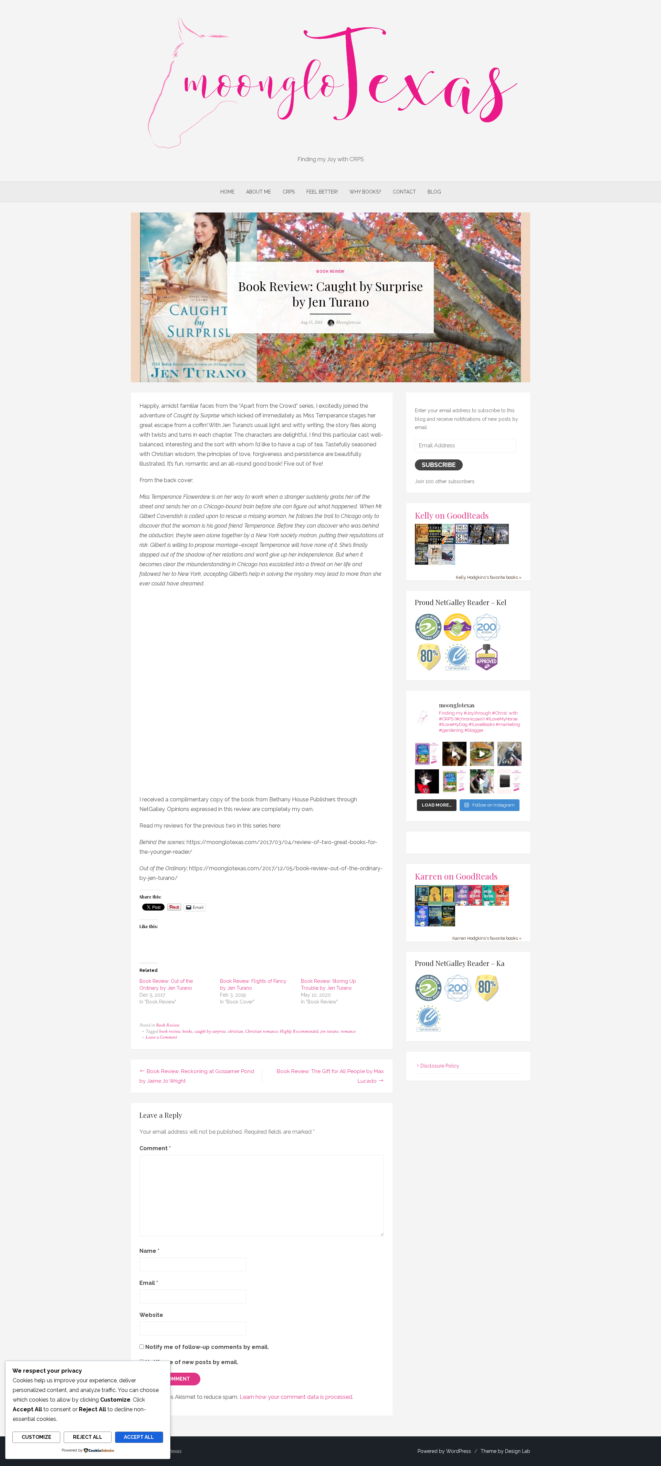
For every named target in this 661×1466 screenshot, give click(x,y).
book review (169, 1031)
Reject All (87, 1437)
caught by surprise (209, 1031)
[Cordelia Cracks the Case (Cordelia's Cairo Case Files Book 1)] (435, 903)
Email (148, 1283)
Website (151, 1315)
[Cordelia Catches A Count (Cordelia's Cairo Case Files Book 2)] (448, 904)
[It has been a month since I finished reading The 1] (509, 781)
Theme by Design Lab (505, 1451)
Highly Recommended (299, 1031)
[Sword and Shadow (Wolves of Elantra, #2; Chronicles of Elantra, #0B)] (448, 563)
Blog (434, 192)
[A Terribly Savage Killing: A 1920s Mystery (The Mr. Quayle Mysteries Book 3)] (435, 925)
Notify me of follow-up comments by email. (207, 1347)
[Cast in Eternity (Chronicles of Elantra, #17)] (502, 542)
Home (227, 192)
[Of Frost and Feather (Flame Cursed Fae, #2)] (488, 543)
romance (348, 1031)
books (187, 1031)
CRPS (289, 192)
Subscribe (439, 464)
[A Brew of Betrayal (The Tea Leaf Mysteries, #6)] (475, 904)
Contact (404, 192)
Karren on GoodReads (456, 876)
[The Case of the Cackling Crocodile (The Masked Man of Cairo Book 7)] (421, 544)
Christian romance (261, 1031)
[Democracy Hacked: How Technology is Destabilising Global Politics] (435, 542)
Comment (155, 1148)
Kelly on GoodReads (452, 515)
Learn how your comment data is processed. (296, 1397)
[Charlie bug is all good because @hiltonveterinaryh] (454, 754)
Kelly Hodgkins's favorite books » (489, 577)
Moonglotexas (348, 322)
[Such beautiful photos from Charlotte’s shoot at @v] (482, 781)
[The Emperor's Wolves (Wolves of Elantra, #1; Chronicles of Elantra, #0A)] (435, 563)
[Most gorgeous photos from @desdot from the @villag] (427, 781)
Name (149, 1251)
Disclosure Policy (439, 1066)
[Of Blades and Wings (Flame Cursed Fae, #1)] (475, 543)
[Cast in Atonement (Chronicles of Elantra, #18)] (421, 563)
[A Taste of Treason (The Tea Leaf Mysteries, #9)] (421, 925)
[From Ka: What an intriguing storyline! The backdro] (427, 754)
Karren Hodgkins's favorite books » (487, 938)
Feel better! (322, 192)
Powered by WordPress (444, 1451)
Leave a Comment (161, 1037)
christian (235, 1031)
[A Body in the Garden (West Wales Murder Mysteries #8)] (448, 925)
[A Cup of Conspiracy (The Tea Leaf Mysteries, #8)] (502, 904)
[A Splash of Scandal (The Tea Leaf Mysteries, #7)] (488, 904)
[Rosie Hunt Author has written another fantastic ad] (454, 781)
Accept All (139, 1437)
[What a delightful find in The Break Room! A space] (482, 754)
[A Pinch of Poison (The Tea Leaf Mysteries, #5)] (462, 904)
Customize (36, 1437)
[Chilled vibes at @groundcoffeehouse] (509, 754)
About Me (258, 192)
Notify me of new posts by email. (191, 1362)
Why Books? (365, 192)
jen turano (329, 1031)
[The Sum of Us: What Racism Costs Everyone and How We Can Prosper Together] (448, 542)
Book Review (330, 271)
